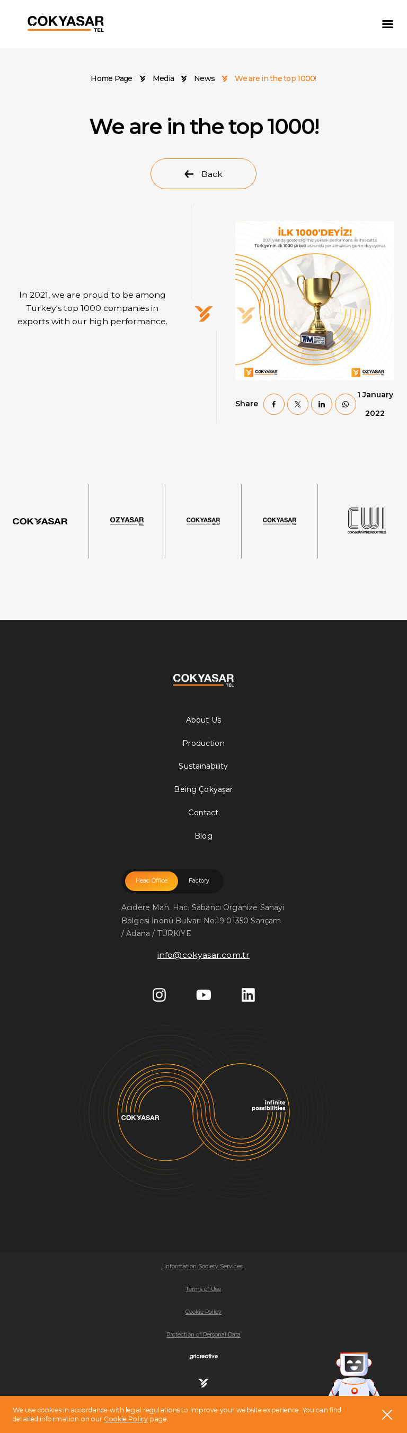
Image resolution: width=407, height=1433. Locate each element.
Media (163, 78)
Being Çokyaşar (203, 789)
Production (203, 743)
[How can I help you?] (354, 1377)
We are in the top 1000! (275, 78)
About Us (203, 720)
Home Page (111, 78)
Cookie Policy (126, 1419)
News (204, 78)
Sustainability (203, 766)
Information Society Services (203, 1266)
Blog (203, 836)
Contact (203, 812)
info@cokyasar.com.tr (203, 955)
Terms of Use (203, 1289)
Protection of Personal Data (203, 1334)
